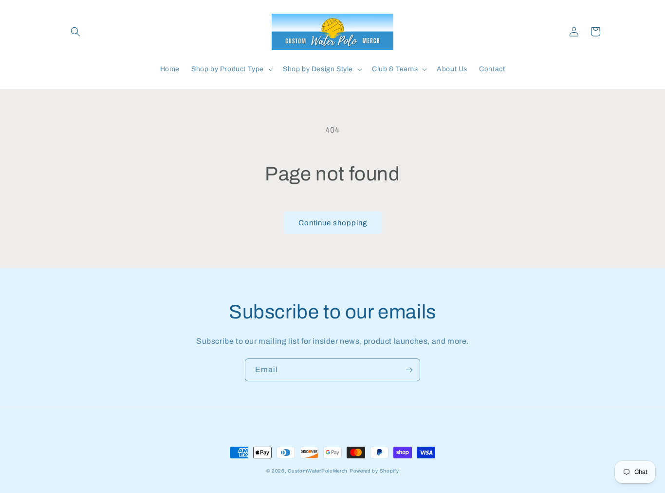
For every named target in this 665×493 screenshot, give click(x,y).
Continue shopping (332, 223)
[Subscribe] (409, 369)
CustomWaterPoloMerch (318, 470)
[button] (75, 31)
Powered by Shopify (374, 470)
